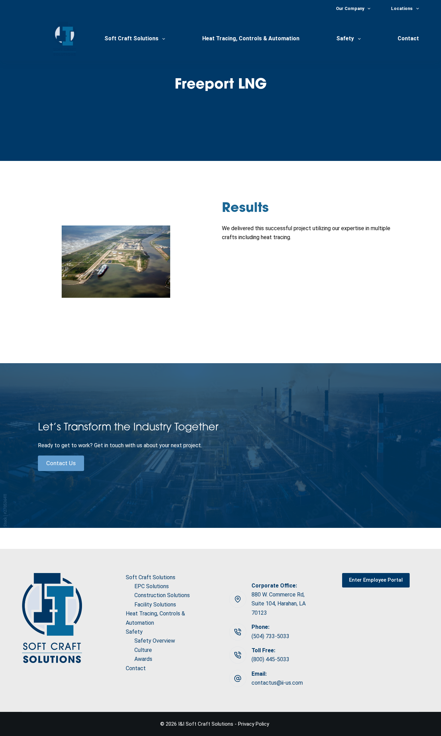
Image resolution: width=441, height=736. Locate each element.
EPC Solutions (151, 586)
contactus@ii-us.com (277, 682)
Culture (143, 650)
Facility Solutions (155, 604)
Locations (401, 8)
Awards (143, 659)
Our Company (350, 8)
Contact (408, 38)
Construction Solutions (162, 595)
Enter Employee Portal (376, 580)
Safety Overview (154, 640)
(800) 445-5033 (270, 659)
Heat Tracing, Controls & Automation (250, 38)
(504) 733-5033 (270, 636)
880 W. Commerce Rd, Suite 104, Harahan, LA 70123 (279, 603)
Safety (345, 38)
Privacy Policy (253, 724)
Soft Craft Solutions (131, 38)
